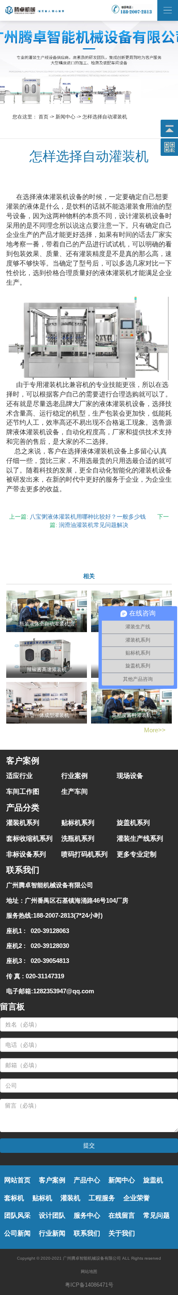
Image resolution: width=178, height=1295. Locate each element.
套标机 (14, 1197)
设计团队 (52, 1215)
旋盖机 (153, 1180)
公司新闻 (17, 1233)
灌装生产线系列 (140, 838)
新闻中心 (65, 117)
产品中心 (87, 1180)
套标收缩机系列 (29, 838)
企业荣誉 (136, 1197)
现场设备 (130, 775)
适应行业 (19, 775)
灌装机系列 (22, 822)
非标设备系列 (26, 854)
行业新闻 (52, 1233)
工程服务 (102, 1197)
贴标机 (42, 1197)
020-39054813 (48, 960)
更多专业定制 (136, 854)
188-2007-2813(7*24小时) (68, 915)
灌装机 (70, 1197)
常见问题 (156, 1215)
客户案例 (52, 1180)
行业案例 (74, 775)
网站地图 (89, 1271)
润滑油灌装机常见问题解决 (93, 525)
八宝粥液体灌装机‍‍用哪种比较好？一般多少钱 (88, 516)
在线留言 (121, 1215)
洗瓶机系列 (77, 838)
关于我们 (121, 1233)
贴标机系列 (77, 822)
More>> (155, 730)
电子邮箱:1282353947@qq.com (50, 991)
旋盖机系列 (133, 822)
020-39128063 (48, 930)
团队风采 (17, 1215)
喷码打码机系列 (84, 854)
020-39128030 (48, 945)
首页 (43, 117)
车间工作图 (22, 791)
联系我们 (87, 1233)
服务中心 (87, 1215)
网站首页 (17, 1180)
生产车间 (74, 791)
